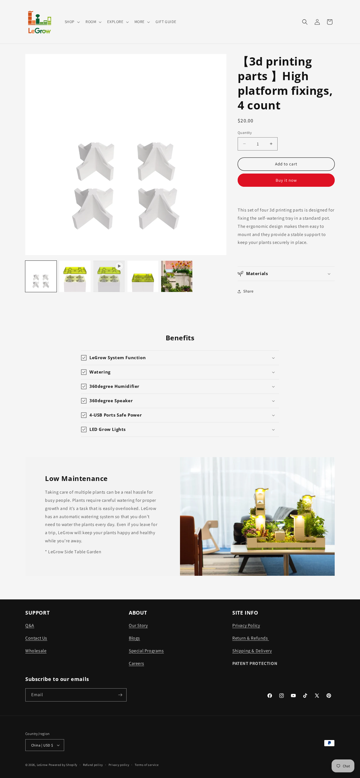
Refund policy (93, 765)
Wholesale (35, 651)
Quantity (245, 132)
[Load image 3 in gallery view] (143, 276)
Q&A (29, 625)
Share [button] (248, 291)
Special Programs (146, 651)
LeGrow (42, 765)
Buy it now (286, 180)
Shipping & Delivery (252, 651)
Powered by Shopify (63, 765)
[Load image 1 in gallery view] (41, 276)
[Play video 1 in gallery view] (109, 276)
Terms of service (146, 765)
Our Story (138, 625)
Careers (136, 663)
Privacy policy (119, 765)
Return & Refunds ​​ (250, 638)
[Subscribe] (120, 694)
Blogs (134, 638)
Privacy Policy (246, 625)
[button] (71, 22)
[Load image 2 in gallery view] (75, 276)
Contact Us (36, 638)
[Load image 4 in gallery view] (176, 276)
